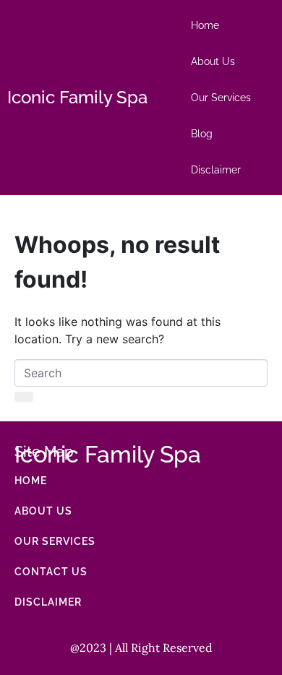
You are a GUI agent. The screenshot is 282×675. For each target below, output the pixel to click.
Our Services (221, 97)
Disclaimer (216, 170)
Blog (202, 133)
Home (205, 25)
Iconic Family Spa (77, 97)
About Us (213, 61)
